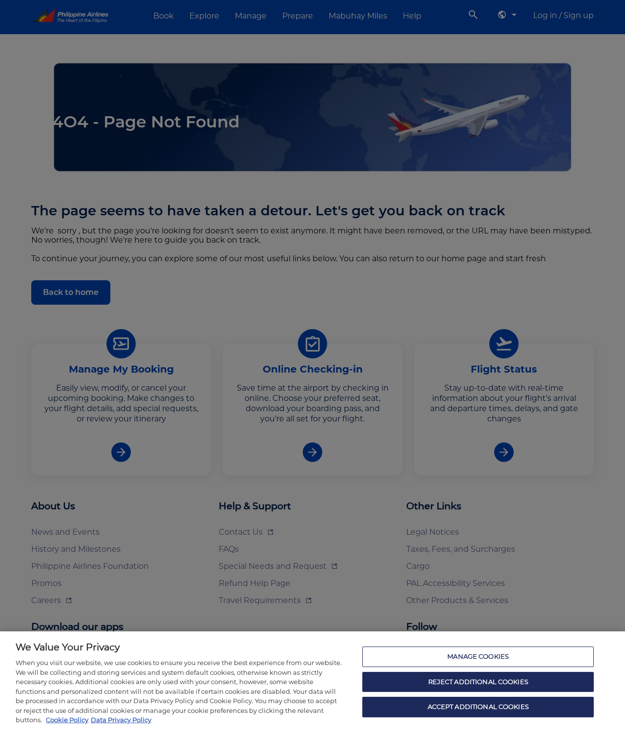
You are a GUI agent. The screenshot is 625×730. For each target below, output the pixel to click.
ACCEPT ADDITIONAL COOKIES (478, 707)
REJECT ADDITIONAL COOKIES (478, 682)
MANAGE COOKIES (478, 656)
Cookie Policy (67, 720)
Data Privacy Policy (121, 720)
